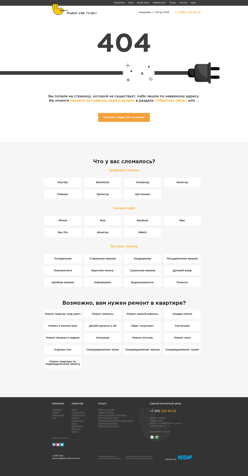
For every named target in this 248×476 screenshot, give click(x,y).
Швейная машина (63, 282)
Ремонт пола (182, 337)
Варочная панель (102, 270)
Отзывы (172, 3)
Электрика (102, 337)
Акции (74, 410)
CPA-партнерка (78, 412)
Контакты (183, 3)
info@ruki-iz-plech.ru (158, 426)
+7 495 (163, 411)
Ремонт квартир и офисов (108, 426)
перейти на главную (88, 100)
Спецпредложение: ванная (142, 349)
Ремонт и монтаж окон (62, 325)
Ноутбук (63, 182)
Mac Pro (63, 232)
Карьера (55, 412)
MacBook (142, 220)
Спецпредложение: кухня (102, 349)
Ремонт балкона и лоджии (63, 337)
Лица (54, 418)
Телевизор (142, 182)
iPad (102, 220)
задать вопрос (121, 100)
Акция (193, 3)
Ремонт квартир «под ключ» (63, 313)
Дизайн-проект (143, 3)
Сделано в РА (170, 459)
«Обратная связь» (171, 100)
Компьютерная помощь (107, 423)
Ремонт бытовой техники (108, 418)
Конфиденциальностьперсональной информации (109, 457)
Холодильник (62, 258)
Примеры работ (159, 3)
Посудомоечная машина (182, 258)
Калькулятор (119, 3)
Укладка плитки (182, 313)
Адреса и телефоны (158, 418)
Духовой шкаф (182, 270)
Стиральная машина (103, 258)
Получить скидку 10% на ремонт (124, 117)
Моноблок (102, 182)
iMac (182, 220)
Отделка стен (62, 349)
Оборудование (58, 415)
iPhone (63, 220)
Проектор (103, 194)
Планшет (62, 194)
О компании (57, 410)
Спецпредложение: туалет (182, 349)
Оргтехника (142, 194)
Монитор (182, 182)
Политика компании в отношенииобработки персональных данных (139, 457)
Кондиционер (142, 258)
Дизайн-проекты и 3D (102, 325)
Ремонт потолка (142, 337)
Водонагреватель (142, 282)
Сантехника (182, 325)
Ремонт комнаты (102, 313)
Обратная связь (156, 421)
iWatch (142, 232)
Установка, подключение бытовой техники (115, 421)
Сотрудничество (78, 415)
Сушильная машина (142, 270)
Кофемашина (102, 282)
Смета (130, 3)
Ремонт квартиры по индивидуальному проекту (63, 362)
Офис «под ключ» (142, 325)
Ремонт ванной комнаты (142, 313)
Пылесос (182, 282)
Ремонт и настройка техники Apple (112, 415)
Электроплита (63, 270)
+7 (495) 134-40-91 (187, 12)
